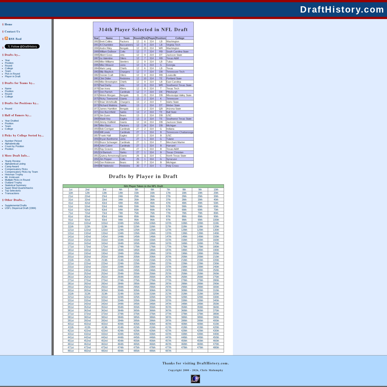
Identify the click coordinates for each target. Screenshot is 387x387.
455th (136, 340)
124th (121, 229)
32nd (87, 199)
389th (200, 317)
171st (71, 246)
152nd (87, 240)
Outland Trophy (13, 182)
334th (121, 300)
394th (121, 320)
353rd (104, 307)
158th (184, 240)
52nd (87, 206)
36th (152, 199)
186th (152, 250)
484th (121, 350)
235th (136, 266)
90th (216, 216)
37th (168, 199)
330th (216, 297)
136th (152, 233)
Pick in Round (12, 73)
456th (152, 340)
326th (152, 297)
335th (136, 300)
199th (200, 253)
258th (184, 273)
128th (184, 229)
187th (168, 250)
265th (136, 276)
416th (152, 327)
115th (136, 226)
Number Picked (13, 141)
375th (136, 313)
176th (152, 246)
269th (200, 276)
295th (136, 287)
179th (200, 246)
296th (152, 287)
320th (216, 293)
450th (216, 337)
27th (168, 196)
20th (216, 192)
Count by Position (14, 146)
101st (71, 223)
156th (152, 240)
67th (168, 209)
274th (121, 280)
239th (200, 266)
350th (216, 303)
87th (168, 216)
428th (184, 330)
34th (120, 199)
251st (71, 273)
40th (216, 199)
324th (121, 297)
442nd (87, 337)
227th (168, 263)
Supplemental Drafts (16, 205)
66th (152, 209)
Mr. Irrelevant (12, 177)
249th (200, 270)
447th (168, 337)
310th (216, 290)
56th (152, 206)
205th (136, 256)
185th (136, 250)
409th (200, 323)
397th (168, 320)
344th (121, 303)
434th (121, 334)
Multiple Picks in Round (17, 179)
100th (216, 219)
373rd (104, 313)
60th (216, 206)
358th (184, 307)
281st (71, 283)
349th (200, 303)
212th (87, 260)
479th (200, 347)
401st (71, 323)
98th (184, 219)
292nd (87, 287)
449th (200, 337)
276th (152, 280)
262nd (87, 276)
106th (152, 223)
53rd (104, 206)
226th (152, 263)
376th (152, 313)
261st (71, 276)
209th (200, 256)
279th (200, 280)
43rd (104, 203)
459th (200, 340)
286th (152, 283)
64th (120, 209)
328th (184, 297)
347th (168, 303)
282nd (87, 283)
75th (136, 213)
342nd (87, 303)
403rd (104, 323)
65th (136, 209)
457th (168, 340)
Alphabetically (12, 143)
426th (152, 330)
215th (136, 260)
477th (168, 347)
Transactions (12, 193)
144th (121, 236)
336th (152, 300)
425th (136, 330)
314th (121, 293)
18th (184, 192)
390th (216, 317)
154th (121, 240)
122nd (87, 229)
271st (71, 280)
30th (216, 196)
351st (71, 307)
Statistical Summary (15, 185)
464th (121, 344)
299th (200, 287)
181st (71, 250)
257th (168, 273)
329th (200, 297)
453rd (104, 340)
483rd (104, 350)
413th (104, 327)
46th (152, 203)
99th (200, 219)
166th (152, 243)
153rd (104, 240)
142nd (87, 236)
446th (152, 337)
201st (71, 256)
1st (70, 189)
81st (70, 216)
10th (216, 189)
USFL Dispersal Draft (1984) (20, 208)
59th (200, 206)
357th (168, 307)
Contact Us (12, 31)
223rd (104, 263)
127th (168, 229)
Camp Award (12, 166)
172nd (87, 246)
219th (200, 260)
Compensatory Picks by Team (21, 171)
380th (216, 313)
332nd (87, 300)
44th (120, 203)
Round (8, 65)
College (9, 68)
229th (200, 263)
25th (136, 196)
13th (104, 192)
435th (136, 334)
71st (70, 213)
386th (152, 317)
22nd (87, 196)
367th (168, 310)
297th (168, 287)
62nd (87, 209)
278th (184, 280)
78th (184, 213)
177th (168, 246)
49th (200, 203)
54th (120, 206)
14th (120, 192)
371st (71, 313)
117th (168, 226)
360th (216, 307)
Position (9, 63)
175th (136, 246)
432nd (87, 334)
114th (120, 226)
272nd (87, 280)
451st (71, 340)
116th (152, 226)
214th (121, 260)
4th (120, 189)
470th (216, 344)
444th (121, 337)
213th (104, 260)
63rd (104, 209)
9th (200, 189)
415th (136, 327)
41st (70, 203)
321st (71, 297)
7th (168, 189)
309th (200, 290)
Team (8, 71)
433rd (104, 334)
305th (136, 290)
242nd (87, 270)
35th (136, 199)
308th (184, 290)
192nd (87, 253)
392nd (87, 320)
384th (121, 317)
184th (121, 250)
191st (71, 253)
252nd (87, 273)
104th (121, 223)
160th (216, 240)
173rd (104, 246)
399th (200, 320)
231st (71, 266)
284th (121, 283)
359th (200, 307)
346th (152, 303)
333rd (104, 300)
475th (136, 347)
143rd (104, 236)
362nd (87, 310)
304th (121, 290)
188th (184, 250)
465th (136, 344)
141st (71, 236)
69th (200, 209)
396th (152, 320)
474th (121, 347)
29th (200, 196)
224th (121, 263)
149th (200, 236)
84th (120, 216)
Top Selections (13, 190)
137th (168, 233)
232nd (87, 266)
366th (152, 310)
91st (70, 219)
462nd (87, 344)
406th (152, 323)
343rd (104, 303)
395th (136, 320)
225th (136, 263)
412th (87, 327)
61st (70, 209)
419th (200, 327)
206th (152, 256)
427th (168, 330)
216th (152, 260)
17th (168, 192)
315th (136, 293)
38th (184, 199)
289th (200, 283)
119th (200, 226)
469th (200, 344)
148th (184, 236)
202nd (87, 256)
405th (136, 323)
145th (136, 236)
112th (87, 226)
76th (152, 213)
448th (184, 337)
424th (121, 330)
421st (71, 330)
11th (71, 192)
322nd (87, 297)
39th (200, 199)
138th (184, 233)
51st (70, 206)
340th (216, 300)
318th (184, 293)
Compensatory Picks (16, 169)
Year (7, 60)
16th (152, 192)
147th (168, 236)
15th (136, 192)
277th (168, 280)
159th (200, 240)
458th (184, 340)
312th (87, 293)
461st (71, 344)
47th (168, 203)
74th (120, 213)
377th (168, 313)
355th (136, 307)
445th (136, 337)
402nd (87, 323)
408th (184, 323)
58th (184, 206)
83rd (104, 216)
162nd (87, 243)
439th (200, 334)
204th (121, 256)
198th (184, 253)
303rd (104, 290)
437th (168, 334)
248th (184, 270)
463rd (104, 344)
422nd (87, 330)
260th (216, 273)
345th (136, 303)
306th (152, 290)
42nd (87, 203)
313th (104, 293)
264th (121, 276)
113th (104, 226)
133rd (104, 233)
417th (168, 327)
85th (136, 216)
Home (8, 24)
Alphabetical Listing (15, 163)
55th (136, 206)
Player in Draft (12, 76)
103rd (104, 223)
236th (152, 266)
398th (184, 320)
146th (152, 236)
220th (216, 260)
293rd (104, 287)
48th (184, 203)
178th (184, 246)
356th (152, 307)
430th (216, 330)
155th (136, 240)
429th (200, 330)
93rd (104, 219)
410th (216, 323)
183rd (104, 250)
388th (184, 317)
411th (71, 327)
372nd (87, 313)
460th (216, 340)
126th (152, 229)
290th (216, 283)
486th (152, 350)
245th (136, 270)
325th (136, 297)
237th (168, 266)
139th (200, 233)
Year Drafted (12, 120)
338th (184, 300)
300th (216, 287)
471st (71, 347)
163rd (104, 243)
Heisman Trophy (14, 174)
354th (121, 307)
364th (121, 310)
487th (168, 350)
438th (184, 334)
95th (136, 219)
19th (200, 192)
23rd (104, 196)
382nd (87, 317)
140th (216, 233)
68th (184, 209)
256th (152, 273)
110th (216, 223)
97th (168, 219)
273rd (104, 280)
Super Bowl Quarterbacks (19, 188)
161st (71, 243)
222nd (87, 263)
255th (136, 273)
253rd (104, 273)
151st (71, 240)
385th (136, 317)
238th (184, 266)
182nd (87, 250)
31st (70, 199)
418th (184, 327)
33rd (104, 199)
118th (184, 226)
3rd (104, 189)
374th (121, 313)
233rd (104, 266)
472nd (87, 347)
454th (121, 340)
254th (121, 273)
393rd (104, 320)
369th (200, 310)
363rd (104, 310)
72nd (87, 213)
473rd (104, 347)
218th (184, 260)
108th (184, 223)
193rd (104, 253)
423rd (104, 330)
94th (120, 219)
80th (216, 213)
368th (184, 310)
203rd (104, 256)
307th (168, 290)
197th (168, 253)
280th (216, 280)
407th (168, 323)
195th (136, 253)
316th (152, 293)
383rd (104, 317)
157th (168, 240)
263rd (104, 276)
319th (200, 293)
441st (71, 337)
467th (168, 344)
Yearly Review (12, 161)
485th (136, 350)
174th (121, 246)
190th (216, 250)
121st (71, 229)
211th (71, 260)
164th (121, 243)
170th (216, 243)
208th (184, 256)
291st (71, 287)
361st (71, 310)
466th (152, 344)
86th (152, 216)
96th (152, 219)
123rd (104, 229)
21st (70, 196)
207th (168, 256)
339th (200, 300)
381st (71, 317)
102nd (87, 223)
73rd (104, 213)
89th (200, 216)
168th (184, 243)
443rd (104, 337)
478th (184, 347)
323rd (104, 297)
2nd (87, 189)
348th (184, 303)
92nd (87, 219)
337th (168, 300)
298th (184, 287)
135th (136, 233)
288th (184, 283)
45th (136, 203)
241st (71, 270)
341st (71, 303)
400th (216, 320)
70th (216, 209)
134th (121, 233)
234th (121, 266)
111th (70, 226)
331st (71, 300)
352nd (87, 307)
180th (216, 246)
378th (184, 313)
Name (8, 88)
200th (216, 253)
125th (136, 229)
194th (121, 253)
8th (184, 189)
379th (200, 313)
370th (216, 310)
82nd (87, 216)
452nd (87, 340)
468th (184, 344)
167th (168, 243)
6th (152, 189)
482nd (87, 350)
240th (216, 266)
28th (184, 196)
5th (136, 189)
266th (152, 276)
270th (216, 276)
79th (200, 213)
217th (168, 260)
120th (216, 226)
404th (121, 323)
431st (71, 334)
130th (216, 229)
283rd (104, 283)
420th (216, 327)
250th (216, 270)
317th (168, 293)
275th (136, 280)
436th (152, 334)
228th (184, 263)
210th (216, 256)
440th (216, 334)
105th (136, 223)
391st (71, 320)
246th (152, 270)
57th (168, 206)
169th (200, 243)
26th (152, 196)
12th (87, 192)
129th (200, 229)
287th (168, 283)
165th (136, 243)
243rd (104, 270)
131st (71, 233)
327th (168, 297)
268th (184, 276)
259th (200, 273)
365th (136, 310)
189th (200, 250)
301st (71, 290)
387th (168, 317)
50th (216, 203)
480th (216, 347)
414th (121, 327)
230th (216, 263)
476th (152, 347)
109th (200, 223)
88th (184, 216)
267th (168, 276)
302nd (87, 290)
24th (120, 196)
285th (136, 283)
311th (71, 293)
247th (168, 270)
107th (168, 223)
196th (152, 253)
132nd (87, 233)
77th (168, 213)
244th (121, 270)
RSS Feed (15, 39)
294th (121, 287)
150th (216, 236)
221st (71, 263)
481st (71, 350)
